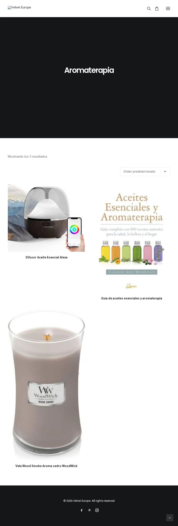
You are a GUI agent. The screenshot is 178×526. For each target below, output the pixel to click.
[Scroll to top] (169, 517)
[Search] (147, 8)
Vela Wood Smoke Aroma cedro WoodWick (46, 466)
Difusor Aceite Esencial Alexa (47, 257)
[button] (168, 8)
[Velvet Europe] (19, 8)
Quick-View (80, 189)
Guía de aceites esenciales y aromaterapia (131, 298)
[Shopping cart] (155, 8)
